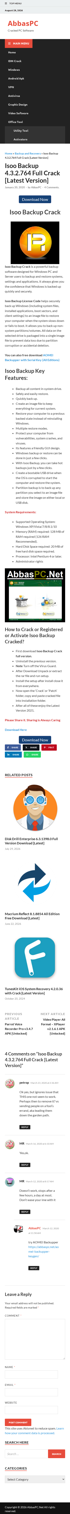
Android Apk (16, 78)
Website (11, 1402)
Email (10, 1384)
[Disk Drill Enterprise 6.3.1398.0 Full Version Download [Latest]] (35, 809)
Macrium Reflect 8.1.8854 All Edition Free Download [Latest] (32, 916)
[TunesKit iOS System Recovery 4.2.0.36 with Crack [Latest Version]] (35, 959)
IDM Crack (14, 61)
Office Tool (15, 122)
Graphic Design (17, 104)
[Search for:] (35, 1453)
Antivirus (14, 95)
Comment (13, 1315)
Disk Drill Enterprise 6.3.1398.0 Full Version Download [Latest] (31, 841)
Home (12, 52)
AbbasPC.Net (35, 1507)
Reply (24, 1127)
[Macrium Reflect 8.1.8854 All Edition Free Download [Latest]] (35, 884)
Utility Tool (21, 130)
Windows (14, 69)
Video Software (18, 113)
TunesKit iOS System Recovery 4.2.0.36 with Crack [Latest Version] (34, 991)
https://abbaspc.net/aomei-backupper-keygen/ (43, 1251)
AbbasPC (23, 23)
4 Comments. (51, 187)
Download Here (16, 729)
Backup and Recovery (28, 153)
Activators (20, 139)
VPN (11, 87)
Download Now (35, 199)
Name (10, 1367)
